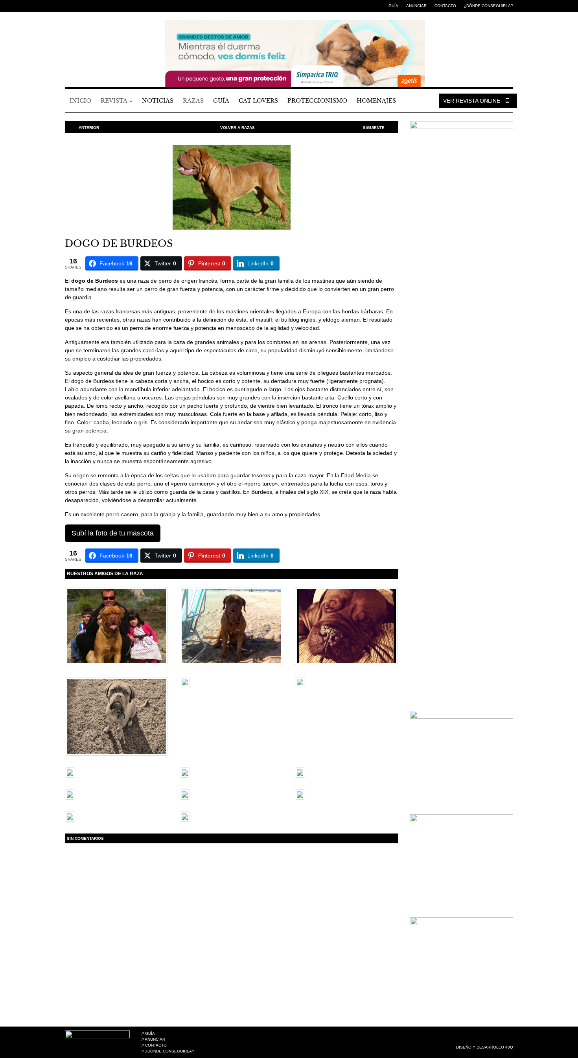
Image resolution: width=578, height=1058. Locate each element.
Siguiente (374, 127)
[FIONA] (70, 772)
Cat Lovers (258, 100)
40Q (509, 1047)
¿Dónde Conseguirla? (488, 6)
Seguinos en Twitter (81, 6)
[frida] (70, 816)
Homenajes (376, 100)
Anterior (89, 127)
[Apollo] (116, 625)
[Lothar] (346, 625)
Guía (393, 6)
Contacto (445, 6)
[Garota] (185, 682)
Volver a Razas (237, 127)
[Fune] (231, 625)
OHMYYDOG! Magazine (108, 40)
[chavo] (116, 716)
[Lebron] (300, 772)
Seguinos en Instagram (92, 6)
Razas (193, 100)
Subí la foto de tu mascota (113, 533)
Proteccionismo (317, 100)
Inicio (80, 100)
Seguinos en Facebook (69, 6)
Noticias (157, 100)
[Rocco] (300, 682)
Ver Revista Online (472, 101)
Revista (115, 100)
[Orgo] (185, 772)
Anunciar (416, 6)
